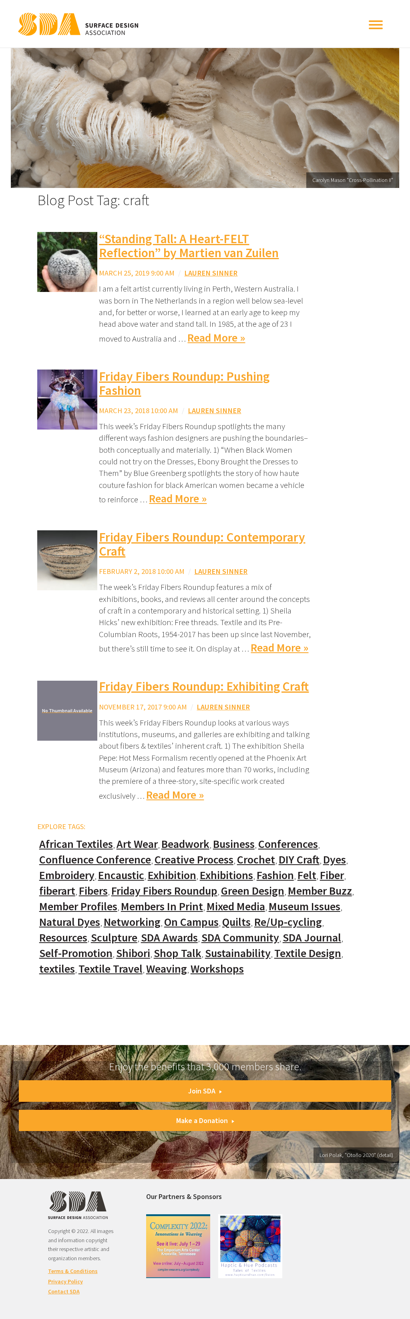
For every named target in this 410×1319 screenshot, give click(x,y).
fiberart (57, 891)
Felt (306, 875)
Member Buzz (320, 891)
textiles (57, 969)
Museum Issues (304, 906)
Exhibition (172, 875)
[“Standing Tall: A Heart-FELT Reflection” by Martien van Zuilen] (67, 261)
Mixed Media (236, 906)
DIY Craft (299, 860)
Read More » (216, 338)
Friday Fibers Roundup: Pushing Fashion (184, 383)
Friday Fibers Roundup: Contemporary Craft (202, 544)
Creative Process (194, 860)
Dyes (334, 860)
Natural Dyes (69, 922)
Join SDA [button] (201, 1090)
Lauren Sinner (210, 273)
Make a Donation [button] (202, 1120)
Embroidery (66, 875)
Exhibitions (226, 875)
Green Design (252, 891)
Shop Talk (177, 953)
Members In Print (162, 906)
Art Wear (137, 844)
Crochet (256, 860)
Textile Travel (110, 969)
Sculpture (114, 938)
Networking (132, 922)
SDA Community (240, 938)
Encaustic (121, 875)
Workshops (217, 969)
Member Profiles (78, 906)
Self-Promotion (76, 953)
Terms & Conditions (73, 1271)
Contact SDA (64, 1291)
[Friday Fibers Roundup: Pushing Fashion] (67, 398)
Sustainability (238, 953)
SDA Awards (169, 938)
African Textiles (76, 844)
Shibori (133, 953)
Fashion (275, 875)
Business (234, 844)
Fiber (332, 875)
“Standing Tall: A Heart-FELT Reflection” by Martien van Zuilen (189, 246)
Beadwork (185, 844)
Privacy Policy (65, 1281)
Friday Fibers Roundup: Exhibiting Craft (204, 686)
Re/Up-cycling (288, 922)
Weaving (166, 969)
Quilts (236, 922)
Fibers (93, 891)
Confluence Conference (95, 860)
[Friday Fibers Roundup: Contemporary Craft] (67, 559)
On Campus (191, 922)
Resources (63, 938)
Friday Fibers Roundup (164, 891)
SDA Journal (312, 938)
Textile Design (307, 953)
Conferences (288, 844)
